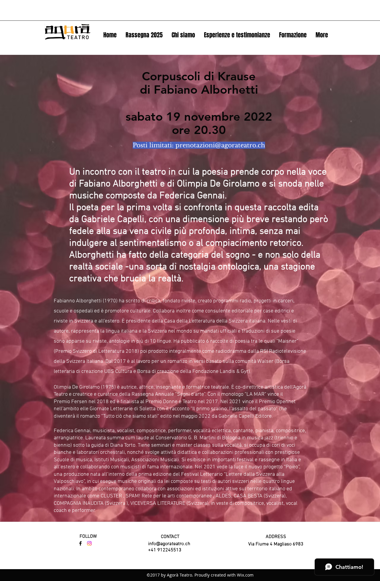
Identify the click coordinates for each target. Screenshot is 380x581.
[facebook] (80, 543)
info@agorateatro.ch (169, 544)
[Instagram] (89, 543)
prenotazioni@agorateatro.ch (220, 145)
